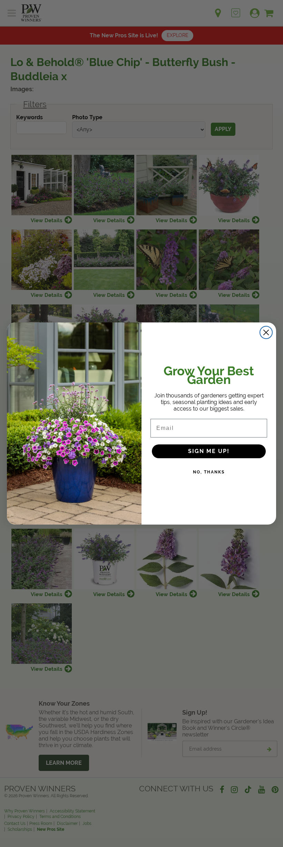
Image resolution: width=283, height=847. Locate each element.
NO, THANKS (209, 472)
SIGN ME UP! (209, 451)
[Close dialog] (266, 332)
